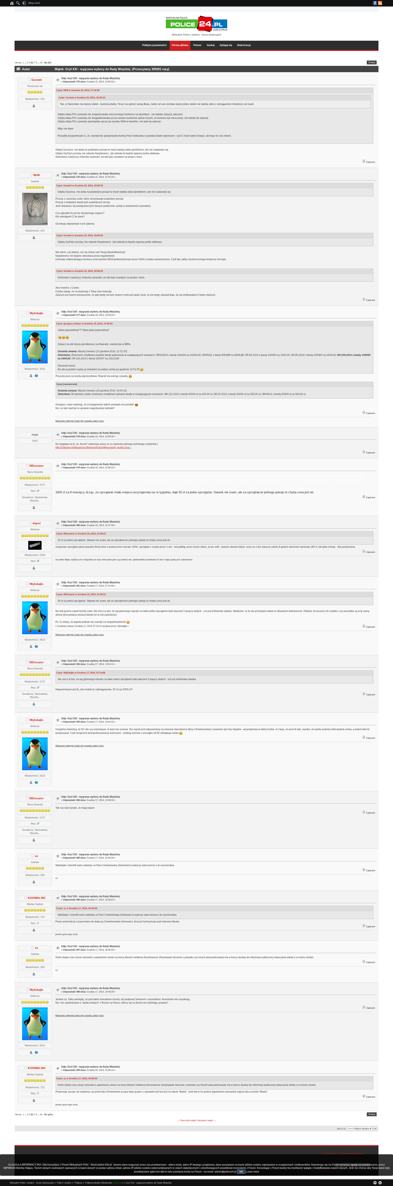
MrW (37, 175)
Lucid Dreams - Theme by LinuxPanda (342, 1153)
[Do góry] (375, 1183)
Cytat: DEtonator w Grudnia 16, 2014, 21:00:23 (81, 533)
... (26, 62)
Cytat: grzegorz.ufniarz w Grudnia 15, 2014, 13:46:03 (84, 323)
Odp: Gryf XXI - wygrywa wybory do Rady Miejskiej (90, 78)
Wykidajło (36, 313)
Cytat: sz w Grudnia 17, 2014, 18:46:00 (76, 1078)
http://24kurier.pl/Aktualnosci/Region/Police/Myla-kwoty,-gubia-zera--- (93, 447)
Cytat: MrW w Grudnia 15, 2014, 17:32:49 (77, 90)
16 (41, 62)
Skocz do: (341, 1129)
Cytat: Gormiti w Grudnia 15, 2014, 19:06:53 (79, 185)
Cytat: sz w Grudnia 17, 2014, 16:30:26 (76, 908)
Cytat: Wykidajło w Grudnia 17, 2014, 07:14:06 (80, 672)
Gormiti (37, 79)
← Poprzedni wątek (186, 1120)
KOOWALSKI (36, 897)
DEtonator (36, 465)
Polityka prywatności (154, 45)
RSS (380, 3)
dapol (37, 523)
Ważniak (117, 1183)
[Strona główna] (12, 4)
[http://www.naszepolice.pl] (36, 376)
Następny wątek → (206, 1120)
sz (36, 856)
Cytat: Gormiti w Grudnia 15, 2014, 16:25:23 (82, 97)
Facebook (375, 3)
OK (241, 1171)
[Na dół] (380, 1183)
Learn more (252, 1171)
